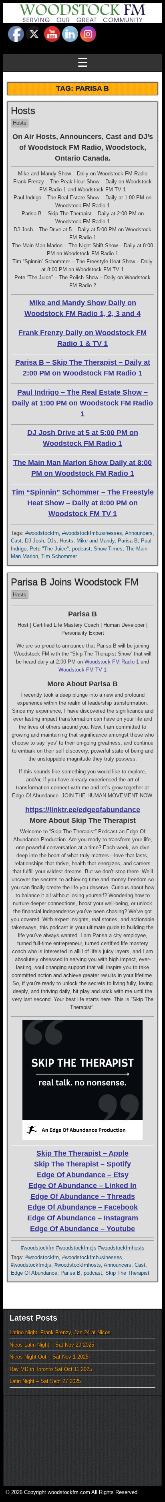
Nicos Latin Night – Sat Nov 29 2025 (52, 1345)
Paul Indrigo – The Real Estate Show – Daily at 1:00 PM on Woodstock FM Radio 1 (82, 403)
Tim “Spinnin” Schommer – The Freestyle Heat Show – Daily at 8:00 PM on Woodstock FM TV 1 (83, 503)
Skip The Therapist (127, 1273)
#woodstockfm (42, 533)
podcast (81, 549)
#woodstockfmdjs (76, 1248)
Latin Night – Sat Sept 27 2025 (45, 1381)
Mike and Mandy (95, 541)
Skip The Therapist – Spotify (82, 1164)
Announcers (139, 533)
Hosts (23, 110)
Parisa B (128, 541)
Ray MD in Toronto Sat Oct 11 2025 (51, 1369)
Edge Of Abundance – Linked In (82, 1186)
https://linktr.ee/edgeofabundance (82, 810)
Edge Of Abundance (34, 1273)
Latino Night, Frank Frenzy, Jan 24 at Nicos (60, 1332)
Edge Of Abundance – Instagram (82, 1218)
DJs (51, 541)
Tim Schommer (59, 556)
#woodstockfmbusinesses (92, 533)
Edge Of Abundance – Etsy (83, 1175)
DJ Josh (34, 541)
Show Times (108, 549)
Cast (16, 541)
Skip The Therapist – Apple (82, 1153)
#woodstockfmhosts (121, 1248)
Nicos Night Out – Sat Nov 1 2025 (49, 1357)
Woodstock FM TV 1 (82, 670)
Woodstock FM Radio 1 (112, 662)
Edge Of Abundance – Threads (82, 1196)
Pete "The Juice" (49, 549)
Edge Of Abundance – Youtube (82, 1229)
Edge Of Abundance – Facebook (83, 1207)
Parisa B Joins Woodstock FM (75, 581)
